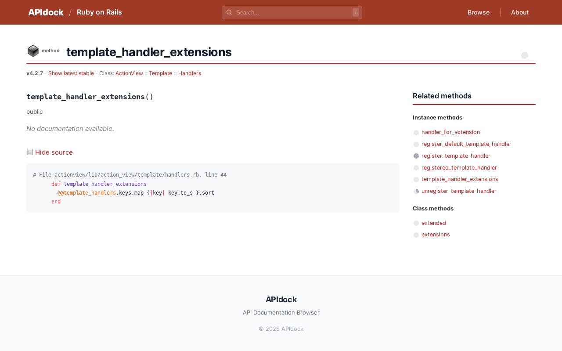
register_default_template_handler (467, 144)
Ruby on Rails (99, 11)
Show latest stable (71, 73)
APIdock (46, 12)
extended (434, 223)
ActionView (129, 73)
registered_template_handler (459, 167)
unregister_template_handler (459, 191)
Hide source (54, 152)
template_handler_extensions (460, 179)
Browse (479, 12)
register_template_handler (456, 155)
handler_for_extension (451, 132)
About (520, 12)
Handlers (189, 73)
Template (160, 73)
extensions (436, 234)
